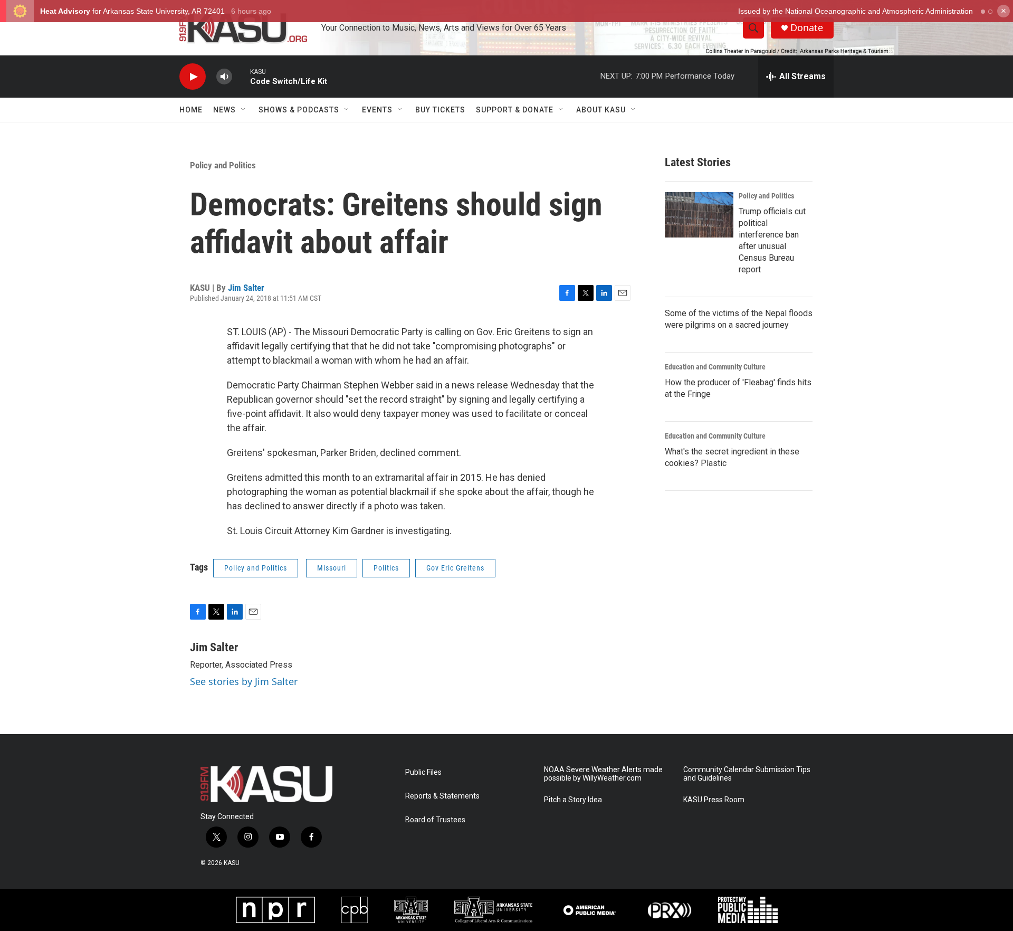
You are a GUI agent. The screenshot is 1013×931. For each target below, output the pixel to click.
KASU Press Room (713, 800)
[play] (192, 77)
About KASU (601, 110)
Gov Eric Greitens (455, 568)
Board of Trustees (435, 820)
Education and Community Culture (715, 367)
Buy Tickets (440, 110)
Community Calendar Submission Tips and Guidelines (746, 774)
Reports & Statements (442, 796)
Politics (386, 568)
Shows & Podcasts (299, 110)
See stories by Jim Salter (244, 681)
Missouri (331, 568)
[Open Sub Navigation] (244, 110)
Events (377, 110)
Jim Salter (246, 287)
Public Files (423, 772)
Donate (806, 27)
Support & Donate (514, 110)
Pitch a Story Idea (573, 800)
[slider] (241, 76)
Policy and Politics (223, 165)
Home (191, 110)
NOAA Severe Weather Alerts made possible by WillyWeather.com (603, 774)
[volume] (224, 77)
